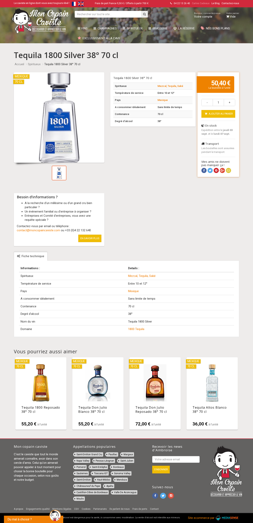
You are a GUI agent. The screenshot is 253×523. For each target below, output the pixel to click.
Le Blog (215, 3)
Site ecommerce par (201, 518)
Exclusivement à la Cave (100, 38)
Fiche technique (32, 256)
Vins (84, 28)
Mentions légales (61, 509)
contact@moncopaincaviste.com (38, 230)
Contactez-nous (230, 3)
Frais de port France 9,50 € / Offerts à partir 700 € (121, 3)
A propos (18, 509)
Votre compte (207, 15)
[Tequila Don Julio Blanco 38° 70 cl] (98, 393)
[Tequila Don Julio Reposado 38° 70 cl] (155, 393)
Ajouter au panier (220, 113)
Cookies (86, 509)
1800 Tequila (136, 329)
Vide (232, 15)
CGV (76, 509)
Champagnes (106, 28)
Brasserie (159, 28)
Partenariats (100, 509)
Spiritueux (134, 28)
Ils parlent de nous (120, 509)
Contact (154, 509)
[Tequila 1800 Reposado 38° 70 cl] (41, 393)
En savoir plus (89, 238)
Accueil (19, 64)
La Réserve (186, 28)
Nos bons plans (217, 28)
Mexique (163, 100)
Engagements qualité (38, 509)
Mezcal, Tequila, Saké (170, 86)
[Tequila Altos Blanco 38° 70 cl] (212, 393)
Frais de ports (139, 509)
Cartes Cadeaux (201, 3)
